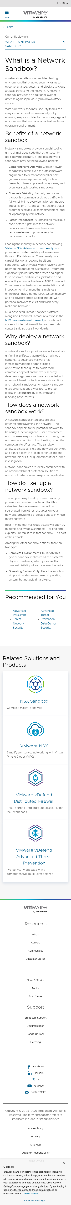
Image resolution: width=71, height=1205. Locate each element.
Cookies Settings (34, 1200)
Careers (35, 943)
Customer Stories (35, 959)
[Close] (64, 1163)
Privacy (35, 1136)
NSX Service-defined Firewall (24, 320)
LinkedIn (38, 1073)
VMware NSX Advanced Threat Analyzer (31, 248)
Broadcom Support (35, 1018)
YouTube (38, 1086)
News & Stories (35, 980)
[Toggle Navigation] (7, 12)
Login (61, 3)
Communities (35, 951)
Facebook (38, 1067)
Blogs (35, 934)
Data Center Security (48, 625)
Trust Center (36, 996)
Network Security (18, 625)
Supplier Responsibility (35, 1153)
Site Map (35, 1144)
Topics (35, 988)
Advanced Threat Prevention (48, 615)
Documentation (35, 1026)
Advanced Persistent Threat (19, 615)
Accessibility (35, 1128)
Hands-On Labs (35, 1034)
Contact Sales (38, 1092)
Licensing (35, 1042)
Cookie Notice (30, 1193)
